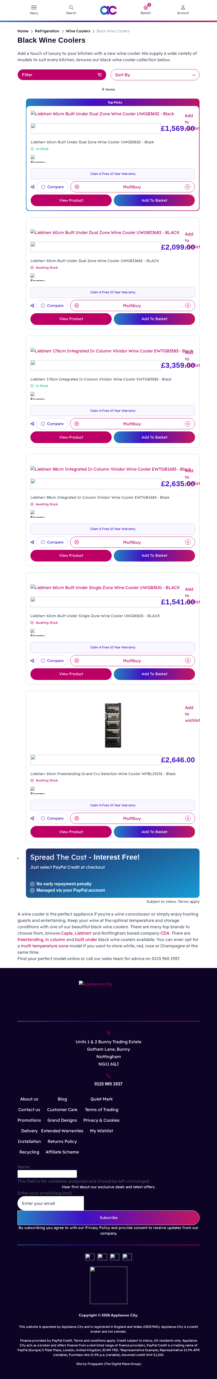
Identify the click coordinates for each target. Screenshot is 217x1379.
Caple (67, 933)
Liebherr (83, 933)
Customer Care (62, 1109)
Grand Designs (62, 1120)
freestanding (30, 939)
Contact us (29, 1109)
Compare (55, 186)
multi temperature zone (44, 945)
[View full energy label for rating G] (37, 395)
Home (22, 31)
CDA (164, 933)
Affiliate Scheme (62, 1152)
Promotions (29, 1120)
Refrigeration (47, 31)
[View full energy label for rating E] (37, 277)
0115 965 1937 (108, 1084)
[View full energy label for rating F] (38, 158)
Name (23, 1166)
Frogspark (95, 1364)
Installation (29, 1141)
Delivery (29, 1130)
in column (55, 939)
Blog (62, 1099)
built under (86, 939)
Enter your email (44, 1193)
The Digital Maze (117, 1364)
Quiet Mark (102, 1099)
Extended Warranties (62, 1130)
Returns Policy (62, 1141)
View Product (71, 200)
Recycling (29, 1152)
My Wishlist (101, 1130)
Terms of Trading (101, 1109)
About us (29, 1099)
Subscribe (108, 1217)
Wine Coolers (78, 31)
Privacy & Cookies (101, 1120)
